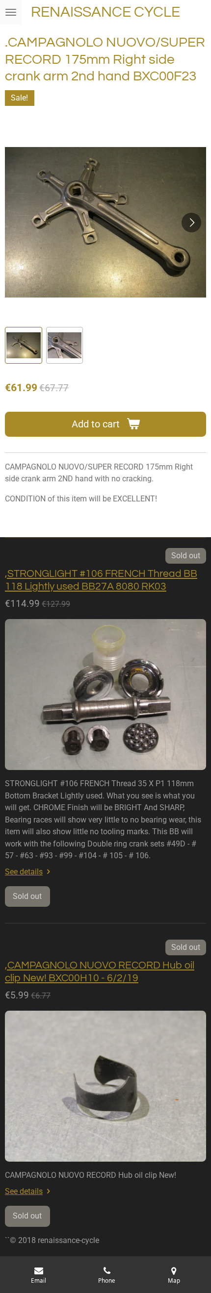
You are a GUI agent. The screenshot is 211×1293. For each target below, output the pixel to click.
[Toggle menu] (11, 12)
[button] (23, 345)
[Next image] (191, 222)
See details (24, 871)
